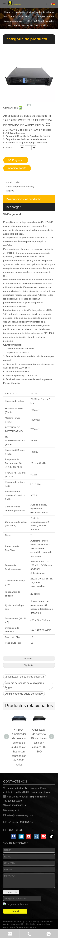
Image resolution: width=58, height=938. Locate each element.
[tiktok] (51, 836)
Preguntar (17, 160)
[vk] (43, 836)
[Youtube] (28, 836)
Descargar (13, 207)
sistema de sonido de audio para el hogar (25, 685)
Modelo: (10, 182)
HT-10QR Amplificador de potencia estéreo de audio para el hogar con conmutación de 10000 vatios (18, 747)
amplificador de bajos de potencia (24, 676)
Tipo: (8, 190)
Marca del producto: (16, 186)
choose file (11, 892)
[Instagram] (36, 836)
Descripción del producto (23, 199)
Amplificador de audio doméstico (24, 693)
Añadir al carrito (17, 168)
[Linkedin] (21, 836)
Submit (15, 911)
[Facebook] (13, 836)
